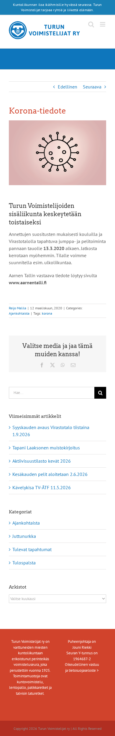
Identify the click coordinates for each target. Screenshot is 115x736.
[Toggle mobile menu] (103, 24)
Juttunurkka (24, 536)
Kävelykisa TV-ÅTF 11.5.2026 (41, 487)
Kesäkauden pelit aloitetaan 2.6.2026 (50, 474)
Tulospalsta (24, 563)
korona (47, 313)
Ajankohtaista (19, 313)
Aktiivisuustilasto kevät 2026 (41, 461)
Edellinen (67, 87)
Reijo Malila (17, 308)
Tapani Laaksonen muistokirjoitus (46, 448)
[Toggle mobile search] (91, 24)
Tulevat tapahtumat (32, 549)
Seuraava (92, 87)
